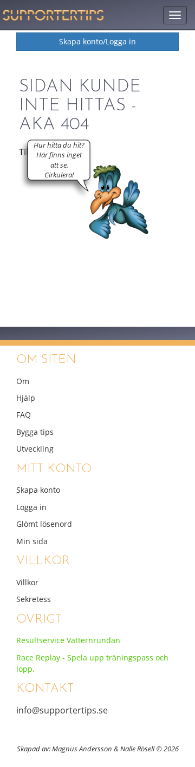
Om (22, 380)
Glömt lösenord (44, 524)
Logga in (31, 507)
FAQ (23, 414)
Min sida (32, 541)
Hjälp (25, 398)
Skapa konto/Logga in (97, 41)
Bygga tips (35, 432)
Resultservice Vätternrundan (68, 640)
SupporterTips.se (54, 12)
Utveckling (35, 449)
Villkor (27, 582)
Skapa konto (38, 490)
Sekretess (33, 599)
